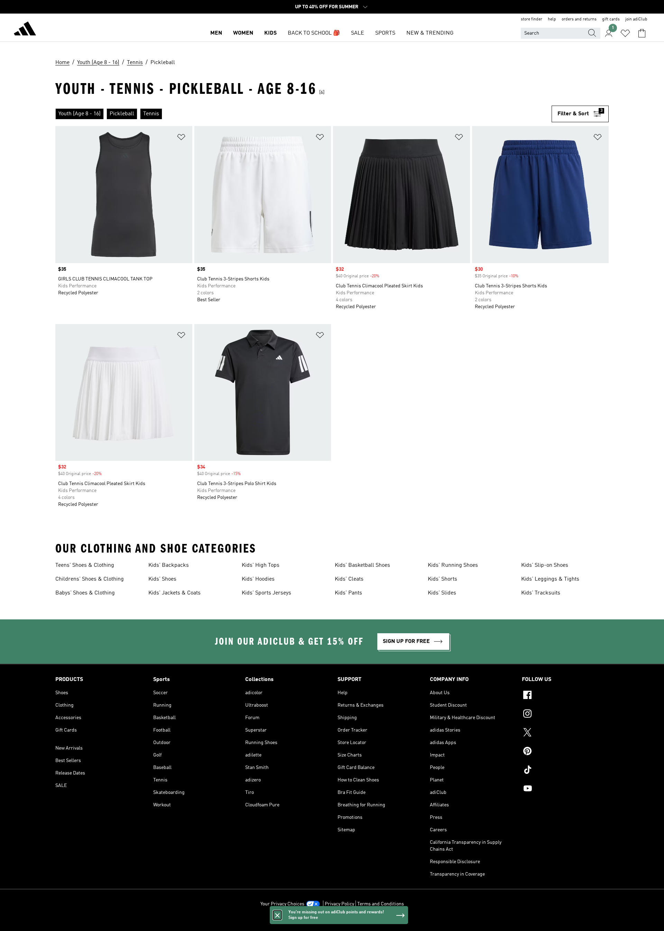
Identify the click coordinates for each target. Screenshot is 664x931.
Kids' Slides (442, 593)
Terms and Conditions (380, 904)
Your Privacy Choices (282, 904)
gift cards (611, 19)
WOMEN (243, 33)
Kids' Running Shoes (453, 565)
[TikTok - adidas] (565, 770)
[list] (303, 113)
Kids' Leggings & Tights (550, 579)
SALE (357, 33)
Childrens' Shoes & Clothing (89, 579)
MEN (216, 33)
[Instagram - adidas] (565, 714)
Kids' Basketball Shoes (362, 565)
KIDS (270, 33)
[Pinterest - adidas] (565, 752)
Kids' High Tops (260, 565)
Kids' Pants (348, 593)
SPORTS (385, 33)
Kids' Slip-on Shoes (544, 565)
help (552, 19)
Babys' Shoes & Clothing (85, 593)
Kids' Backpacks (168, 565)
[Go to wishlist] (625, 33)
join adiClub (636, 19)
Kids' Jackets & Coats (174, 593)
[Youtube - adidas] (565, 789)
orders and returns (579, 19)
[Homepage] (25, 29)
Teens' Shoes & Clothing (84, 565)
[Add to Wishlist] (181, 138)
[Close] (277, 915)
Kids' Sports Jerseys (266, 593)
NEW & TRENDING (429, 33)
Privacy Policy (339, 904)
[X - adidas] (565, 733)
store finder (531, 19)
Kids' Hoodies (258, 579)
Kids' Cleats (349, 579)
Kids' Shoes (162, 579)
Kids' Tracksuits (540, 593)
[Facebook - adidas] (565, 696)
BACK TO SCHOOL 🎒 (314, 33)
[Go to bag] (642, 33)
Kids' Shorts (442, 579)
